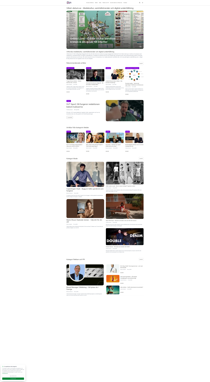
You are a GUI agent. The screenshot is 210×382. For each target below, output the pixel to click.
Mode (100, 2)
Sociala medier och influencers (116, 2)
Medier (96, 2)
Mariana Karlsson (73, 44)
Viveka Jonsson (128, 86)
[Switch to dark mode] (143, 3)
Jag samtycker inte (13, 375)
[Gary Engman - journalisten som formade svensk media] (105, 30)
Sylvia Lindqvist (69, 84)
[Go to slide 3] (141, 46)
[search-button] (139, 2)
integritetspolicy (5, 373)
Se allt (141, 63)
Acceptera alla (13, 378)
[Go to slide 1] (139, 46)
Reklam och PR (106, 2)
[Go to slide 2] (140, 46)
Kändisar (125, 2)
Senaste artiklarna (90, 2)
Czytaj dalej (69, 117)
